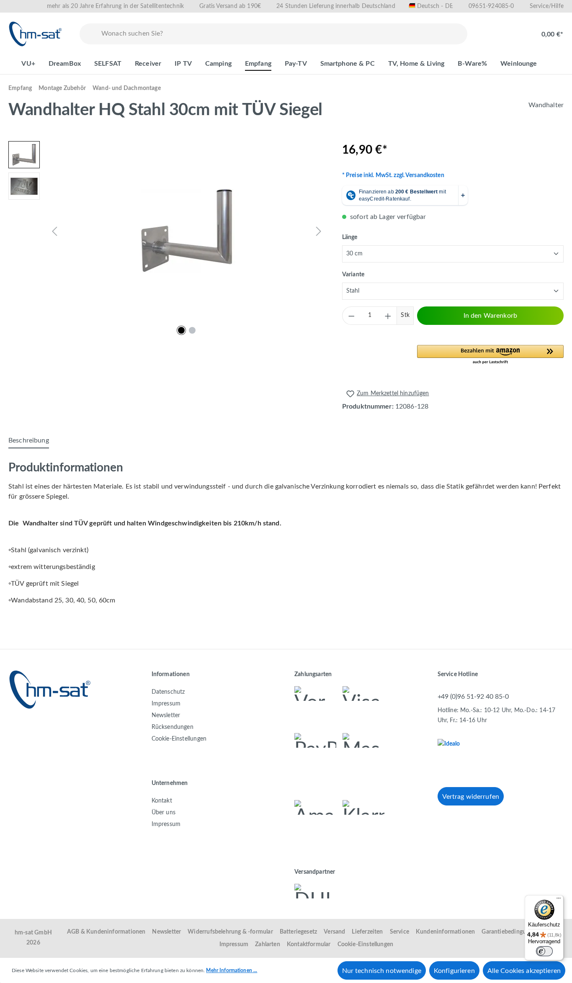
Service (399, 932)
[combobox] (282, 33)
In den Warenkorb (490, 315)
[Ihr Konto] (516, 30)
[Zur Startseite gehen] (35, 34)
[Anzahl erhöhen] (388, 315)
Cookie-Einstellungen (179, 739)
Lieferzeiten (367, 932)
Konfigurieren (454, 971)
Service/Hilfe (547, 6)
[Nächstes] (318, 231)
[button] (490, 355)
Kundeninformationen (445, 932)
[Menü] (559, 900)
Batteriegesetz (298, 932)
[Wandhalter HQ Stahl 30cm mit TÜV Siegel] (186, 231)
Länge (350, 237)
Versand (334, 932)
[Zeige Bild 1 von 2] (181, 330)
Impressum (166, 704)
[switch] (544, 951)
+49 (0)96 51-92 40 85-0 (473, 696)
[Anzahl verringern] (351, 315)
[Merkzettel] (489, 30)
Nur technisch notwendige (381, 971)
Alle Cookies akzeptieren (524, 971)
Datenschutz (168, 692)
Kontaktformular (309, 944)
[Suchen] (89, 33)
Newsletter (166, 715)
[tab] (28, 440)
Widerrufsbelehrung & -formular (230, 932)
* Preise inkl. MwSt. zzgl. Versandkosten (393, 175)
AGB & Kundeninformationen (106, 932)
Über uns (163, 813)
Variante (353, 274)
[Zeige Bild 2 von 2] (192, 330)
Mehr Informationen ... (231, 970)
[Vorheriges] (54, 231)
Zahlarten (267, 944)
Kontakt (162, 801)
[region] (167, 231)
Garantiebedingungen (510, 932)
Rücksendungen (172, 727)
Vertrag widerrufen (471, 796)
